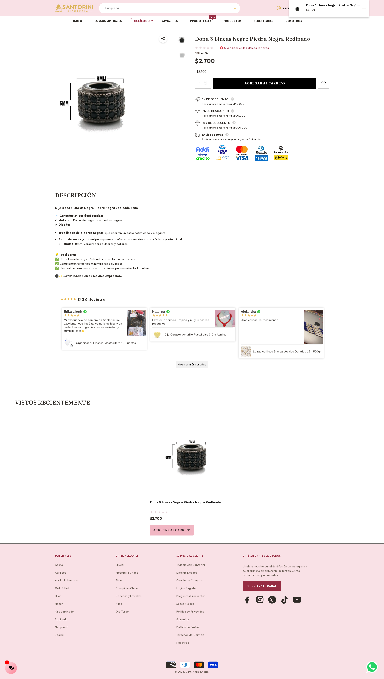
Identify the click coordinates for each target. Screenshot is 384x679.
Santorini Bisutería (197, 671)
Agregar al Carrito (264, 83)
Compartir (163, 39)
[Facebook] (247, 599)
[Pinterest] (272, 599)
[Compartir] (163, 39)
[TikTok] (284, 599)
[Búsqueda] (169, 8)
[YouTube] (297, 599)
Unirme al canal (264, 586)
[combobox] (165, 8)
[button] (79, 21)
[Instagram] (259, 599)
